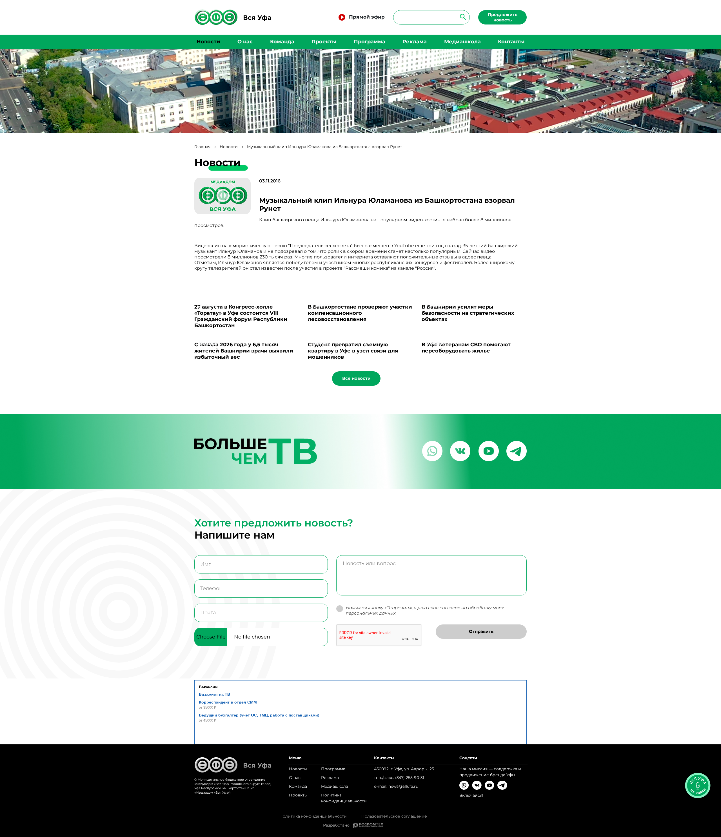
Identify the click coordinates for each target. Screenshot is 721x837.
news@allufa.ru (403, 786)
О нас (245, 42)
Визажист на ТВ (214, 694)
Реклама (414, 42)
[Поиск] (461, 16)
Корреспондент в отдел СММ (228, 702)
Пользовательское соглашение (394, 816)
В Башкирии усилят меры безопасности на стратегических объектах (468, 313)
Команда (282, 42)
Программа (369, 42)
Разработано (338, 825)
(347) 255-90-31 (409, 777)
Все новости (356, 378)
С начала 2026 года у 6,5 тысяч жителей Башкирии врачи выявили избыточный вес (243, 351)
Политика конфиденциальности (344, 798)
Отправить (481, 631)
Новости (208, 42)
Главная (202, 146)
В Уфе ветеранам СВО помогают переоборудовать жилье (466, 348)
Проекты (323, 42)
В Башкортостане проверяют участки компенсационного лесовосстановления (360, 313)
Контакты (511, 42)
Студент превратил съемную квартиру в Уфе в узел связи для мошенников (353, 351)
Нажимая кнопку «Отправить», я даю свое (425, 610)
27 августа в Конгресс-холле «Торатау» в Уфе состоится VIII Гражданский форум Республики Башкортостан (240, 316)
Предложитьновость (502, 17)
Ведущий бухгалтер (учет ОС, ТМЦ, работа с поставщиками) (259, 715)
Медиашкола (462, 42)
